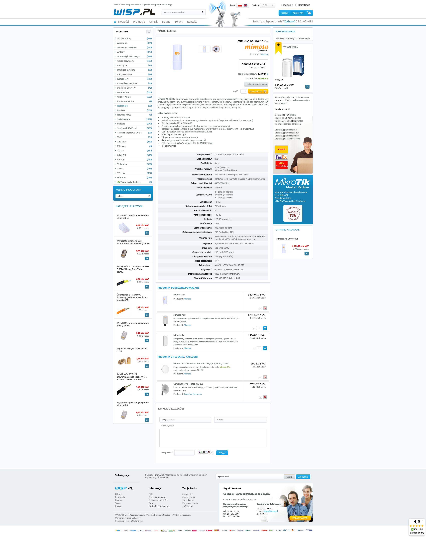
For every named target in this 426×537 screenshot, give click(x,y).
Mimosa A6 (178, 335)
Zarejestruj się (188, 497)
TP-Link (134, 173)
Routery (134, 110)
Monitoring (134, 92)
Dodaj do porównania (256, 84)
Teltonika (134, 164)
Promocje (139, 21)
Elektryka (134, 65)
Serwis (179, 21)
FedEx (281, 157)
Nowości (123, 21)
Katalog (161, 31)
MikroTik (134, 155)
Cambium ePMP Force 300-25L (188, 383)
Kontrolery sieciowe (134, 83)
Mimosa (264, 54)
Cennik (153, 21)
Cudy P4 (279, 79)
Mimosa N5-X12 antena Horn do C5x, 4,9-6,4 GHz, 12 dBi (200, 363)
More (147, 233)
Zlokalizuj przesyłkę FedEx (287, 133)
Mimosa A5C (179, 294)
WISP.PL (134, 11)
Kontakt (192, 21)
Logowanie (287, 5)
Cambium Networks (193, 394)
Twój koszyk (187, 506)
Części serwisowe (134, 61)
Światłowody (134, 119)
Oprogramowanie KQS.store (128, 518)
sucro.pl (129, 521)
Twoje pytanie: (167, 425)
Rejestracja (304, 5)
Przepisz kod (167, 452)
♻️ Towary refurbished (134, 182)
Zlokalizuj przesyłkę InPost (287, 136)
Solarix (134, 159)
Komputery (134, 78)
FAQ (150, 494)
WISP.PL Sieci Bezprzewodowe (131, 515)
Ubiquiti (134, 177)
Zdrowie (134, 146)
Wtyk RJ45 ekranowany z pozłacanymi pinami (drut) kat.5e (133, 242)
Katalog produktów (157, 497)
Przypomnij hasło (190, 503)
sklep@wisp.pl (271, 511)
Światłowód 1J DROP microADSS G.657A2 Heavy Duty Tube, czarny (133, 269)
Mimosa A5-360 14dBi (287, 238)
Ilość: (235, 91)
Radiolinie (134, 105)
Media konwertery (134, 87)
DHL (281, 149)
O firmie (119, 494)
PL (240, 5)
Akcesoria (134, 43)
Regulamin (120, 497)
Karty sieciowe (134, 74)
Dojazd (166, 21)
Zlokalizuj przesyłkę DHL (286, 130)
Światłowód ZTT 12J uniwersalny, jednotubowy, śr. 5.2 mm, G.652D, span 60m (132, 377)
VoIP (134, 137)
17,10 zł (262, 74)
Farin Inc (139, 521)
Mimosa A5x (179, 314)
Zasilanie (134, 141)
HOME (115, 21)
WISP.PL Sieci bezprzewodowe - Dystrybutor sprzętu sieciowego (143, 4)
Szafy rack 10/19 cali (134, 128)
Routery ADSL (134, 114)
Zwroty (152, 503)
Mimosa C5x (225, 367)
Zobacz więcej (300, 518)
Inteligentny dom (134, 69)
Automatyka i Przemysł (134, 56)
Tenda (134, 168)
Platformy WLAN (134, 101)
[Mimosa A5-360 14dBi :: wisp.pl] (177, 69)
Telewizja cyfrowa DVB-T (134, 132)
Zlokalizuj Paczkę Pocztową (287, 139)
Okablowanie (134, 96)
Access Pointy (134, 38)
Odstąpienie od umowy (159, 506)
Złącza (134, 150)
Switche (134, 123)
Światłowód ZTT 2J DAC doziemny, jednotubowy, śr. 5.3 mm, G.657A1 (132, 297)
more (307, 87)
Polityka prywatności (158, 500)
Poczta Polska (282, 165)
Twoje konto (188, 500)
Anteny (134, 52)
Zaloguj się (187, 494)
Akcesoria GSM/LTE (134, 47)
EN (245, 5)
